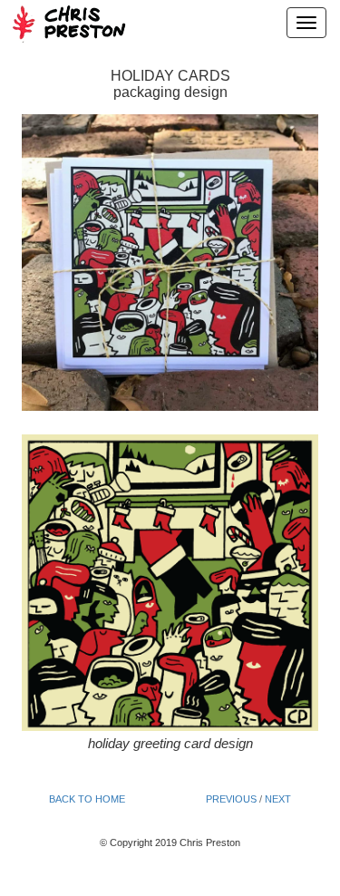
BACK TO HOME (87, 799)
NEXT (278, 799)
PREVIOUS (231, 799)
